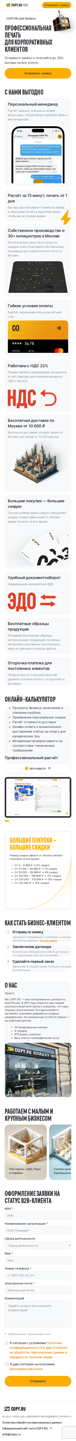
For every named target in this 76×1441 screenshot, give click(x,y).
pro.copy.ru (38, 768)
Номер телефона (18, 1268)
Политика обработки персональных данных (32, 1422)
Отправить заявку (56, 5)
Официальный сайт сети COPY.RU (25, 1428)
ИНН (9, 1209)
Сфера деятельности (20, 1238)
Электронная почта (20, 1283)
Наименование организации (26, 1223)
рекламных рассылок (26, 1369)
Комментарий (14, 1298)
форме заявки (48, 940)
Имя (9, 1253)
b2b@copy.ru (11, 1434)
